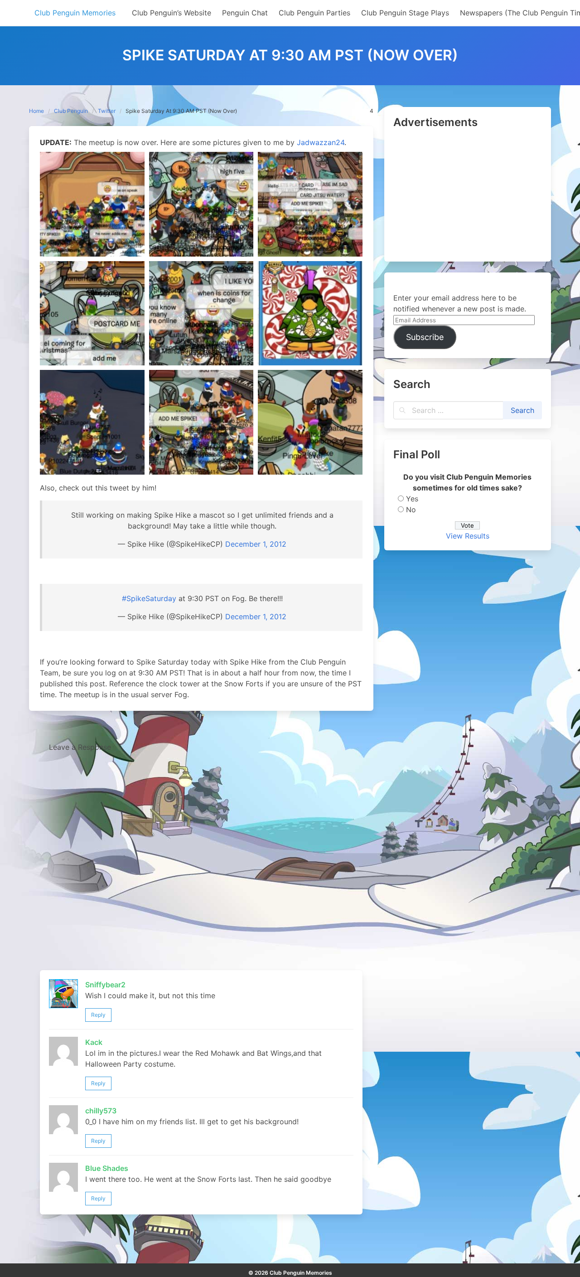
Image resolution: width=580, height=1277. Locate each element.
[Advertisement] (467, 195)
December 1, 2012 (255, 544)
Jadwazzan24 (320, 142)
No (411, 509)
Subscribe (425, 337)
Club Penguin (71, 110)
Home (36, 110)
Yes (412, 498)
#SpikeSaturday (149, 598)
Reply (98, 1014)
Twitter (107, 110)
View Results (467, 535)
